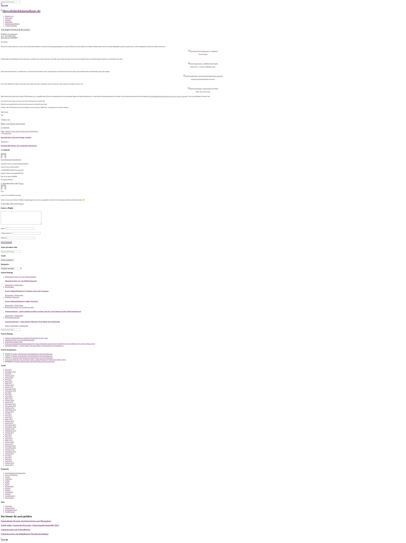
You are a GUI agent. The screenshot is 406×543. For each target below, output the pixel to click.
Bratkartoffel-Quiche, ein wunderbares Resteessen (19, 146)
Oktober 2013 (9, 450)
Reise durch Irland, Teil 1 (57, 360)
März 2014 (8, 440)
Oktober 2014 (9, 429)
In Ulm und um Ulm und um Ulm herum (24, 131)
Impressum (8, 22)
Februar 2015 (9, 421)
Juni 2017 (8, 379)
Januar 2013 (9, 465)
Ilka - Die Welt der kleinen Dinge (14, 124)
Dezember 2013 (10, 446)
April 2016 (8, 396)
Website (4, 238)
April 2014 (8, 438)
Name (3, 228)
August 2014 (9, 432)
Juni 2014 (8, 434)
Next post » (5, 141)
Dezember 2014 (10, 425)
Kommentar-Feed (11, 510)
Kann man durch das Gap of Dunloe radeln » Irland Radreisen (26, 360)
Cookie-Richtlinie (11, 26)
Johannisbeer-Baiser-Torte (14, 342)
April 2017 (8, 381)
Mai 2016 (8, 394)
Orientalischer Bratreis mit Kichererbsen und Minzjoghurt (26, 521)
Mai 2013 (8, 459)
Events (7, 477)
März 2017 (8, 383)
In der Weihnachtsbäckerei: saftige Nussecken (21, 301)
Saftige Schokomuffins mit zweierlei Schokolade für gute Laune (26, 338)
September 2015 (10, 410)
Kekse (7, 326)
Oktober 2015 (9, 408)
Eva (2, 191)
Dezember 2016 (10, 389)
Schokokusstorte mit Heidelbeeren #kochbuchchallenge (24, 534)
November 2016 (10, 391)
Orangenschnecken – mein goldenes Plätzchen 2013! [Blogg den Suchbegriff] (32, 322)
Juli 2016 (8, 393)
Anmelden (8, 506)
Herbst (7, 131)
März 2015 (8, 419)
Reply (22, 183)
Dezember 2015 (10, 404)
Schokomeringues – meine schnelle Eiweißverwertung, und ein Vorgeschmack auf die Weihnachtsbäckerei (43, 311)
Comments (5, 128)
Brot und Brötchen (11, 475)
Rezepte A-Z (9, 16)
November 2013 (10, 448)
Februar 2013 (9, 463)
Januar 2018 (9, 377)
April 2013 (8, 461)
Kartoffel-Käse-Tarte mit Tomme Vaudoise (16, 137)
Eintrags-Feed (9, 508)
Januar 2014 (9, 444)
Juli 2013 (8, 455)
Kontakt (7, 20)
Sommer (8, 494)
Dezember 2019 (10, 372)
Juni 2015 (8, 415)
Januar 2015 (9, 423)
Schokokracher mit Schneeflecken (15, 530)
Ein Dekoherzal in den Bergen (11, 160)
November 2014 (10, 427)
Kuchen (7, 488)
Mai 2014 (8, 436)
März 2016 (8, 398)
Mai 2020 (8, 370)
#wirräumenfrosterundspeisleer (15, 473)
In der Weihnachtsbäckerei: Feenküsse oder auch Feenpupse (27, 291)
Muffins (7, 490)
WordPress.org (10, 512)
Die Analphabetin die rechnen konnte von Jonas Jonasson (168, 96)
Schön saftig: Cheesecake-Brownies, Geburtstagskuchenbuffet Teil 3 (30, 525)
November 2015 (10, 406)
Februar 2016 (9, 400)
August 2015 (9, 412)
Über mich (8, 18)
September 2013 (10, 451)
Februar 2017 (9, 385)
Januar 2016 (9, 402)
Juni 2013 (8, 457)
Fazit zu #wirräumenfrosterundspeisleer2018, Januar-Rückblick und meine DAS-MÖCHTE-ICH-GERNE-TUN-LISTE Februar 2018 (50, 344)
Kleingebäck (9, 285)
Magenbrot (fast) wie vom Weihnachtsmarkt (21, 281)
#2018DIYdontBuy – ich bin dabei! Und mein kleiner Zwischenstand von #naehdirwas (34, 346)
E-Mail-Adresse (6, 233)
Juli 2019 (8, 374)
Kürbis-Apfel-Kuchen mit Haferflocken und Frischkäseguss (32, 354)
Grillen (7, 481)
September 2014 (10, 431)
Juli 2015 (8, 413)
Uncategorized (12, 34)
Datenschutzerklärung (12, 24)
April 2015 (8, 417)
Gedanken (8, 479)
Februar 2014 (9, 442)
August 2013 (9, 453)
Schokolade (9, 492)
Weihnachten (18, 285)
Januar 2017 (9, 387)
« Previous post (6, 133)
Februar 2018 (9, 375)
